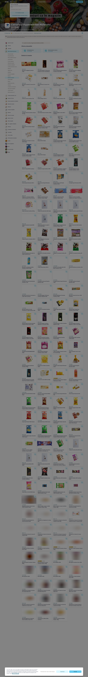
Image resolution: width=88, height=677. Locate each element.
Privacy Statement (15, 673)
